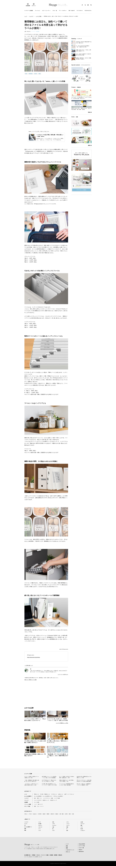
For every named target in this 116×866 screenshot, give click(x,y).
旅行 (67, 830)
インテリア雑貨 (38, 16)
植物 (25, 830)
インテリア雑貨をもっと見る (62, 723)
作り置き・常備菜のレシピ (45, 794)
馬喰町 (48, 813)
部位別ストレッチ (53, 800)
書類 (39, 73)
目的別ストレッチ (46, 800)
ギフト (53, 830)
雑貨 (35, 806)
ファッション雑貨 (27, 804)
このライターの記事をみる (63, 674)
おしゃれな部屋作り (28, 796)
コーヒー (68, 823)
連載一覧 (90, 145)
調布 (70, 813)
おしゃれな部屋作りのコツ (47, 796)
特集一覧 (90, 112)
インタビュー (83, 830)
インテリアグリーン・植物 (48, 798)
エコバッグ (82, 823)
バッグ (35, 804)
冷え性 (82, 828)
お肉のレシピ (60, 794)
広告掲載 (51, 855)
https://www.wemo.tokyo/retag (33, 657)
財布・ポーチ (40, 804)
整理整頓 (30, 73)
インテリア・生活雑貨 (35, 31)
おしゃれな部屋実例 (37, 796)
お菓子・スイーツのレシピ (69, 794)
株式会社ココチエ (32, 856)
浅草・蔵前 (61, 813)
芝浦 (73, 813)
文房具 (35, 73)
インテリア (31, 16)
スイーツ (68, 825)
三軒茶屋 (39, 813)
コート (39, 828)
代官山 (25, 813)
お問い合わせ (81, 851)
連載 (67, 847)
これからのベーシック (70, 849)
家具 (35, 798)
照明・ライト (39, 798)
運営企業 (60, 855)
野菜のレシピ (36, 794)
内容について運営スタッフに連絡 (30, 679)
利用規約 (33, 855)
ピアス (53, 823)
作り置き (39, 823)
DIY (25, 825)
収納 (26, 73)
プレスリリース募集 (44, 855)
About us (38, 855)
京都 (81, 825)
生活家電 (26, 802)
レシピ (25, 794)
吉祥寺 (66, 813)
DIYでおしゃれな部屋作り (58, 796)
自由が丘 (34, 813)
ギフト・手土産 (27, 806)
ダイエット (40, 825)
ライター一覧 (81, 847)
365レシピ (68, 851)
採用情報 (55, 855)
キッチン (25, 823)
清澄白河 (52, 813)
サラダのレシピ (54, 794)
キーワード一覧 (81, 845)
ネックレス (54, 825)
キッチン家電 (36, 802)
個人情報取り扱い (27, 855)
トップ (25, 16)
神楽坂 (56, 813)
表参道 (44, 813)
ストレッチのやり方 (37, 800)
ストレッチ (26, 800)
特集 (67, 845)
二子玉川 (30, 813)
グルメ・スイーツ (40, 806)
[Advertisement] (35, 692)
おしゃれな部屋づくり (28, 826)
